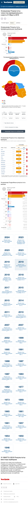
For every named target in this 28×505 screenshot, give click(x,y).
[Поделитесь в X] (2, 18)
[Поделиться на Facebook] (5, 18)
